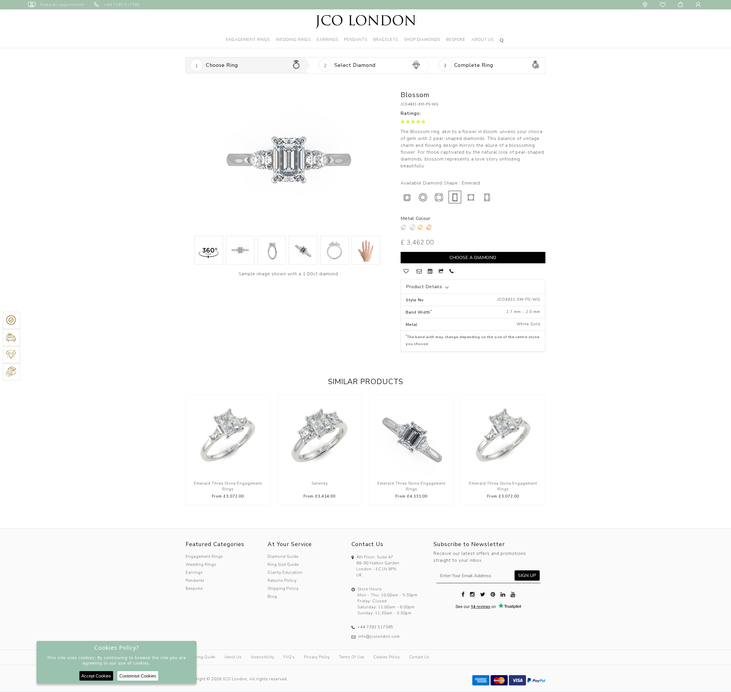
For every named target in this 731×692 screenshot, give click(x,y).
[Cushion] (439, 197)
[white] (412, 227)
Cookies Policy (386, 657)
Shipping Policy (283, 588)
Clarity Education (285, 572)
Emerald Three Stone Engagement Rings (228, 486)
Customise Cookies (137, 675)
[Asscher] (407, 197)
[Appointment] (430, 271)
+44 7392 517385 (375, 627)
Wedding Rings (293, 39)
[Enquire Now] (419, 271)
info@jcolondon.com (379, 636)
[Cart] (681, 4)
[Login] (699, 4)
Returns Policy (282, 580)
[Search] (502, 41)
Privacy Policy (317, 657)
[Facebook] (463, 594)
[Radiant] (487, 197)
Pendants (355, 39)
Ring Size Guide (283, 564)
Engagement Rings (248, 39)
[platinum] (404, 229)
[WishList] (406, 271)
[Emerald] (455, 197)
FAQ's (289, 657)
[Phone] (452, 271)
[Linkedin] (503, 594)
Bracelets (385, 39)
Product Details (424, 287)
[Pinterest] (493, 594)
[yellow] (421, 229)
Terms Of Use (351, 657)
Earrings (327, 39)
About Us (482, 39)
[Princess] (471, 197)
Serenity (320, 483)
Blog (272, 596)
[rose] (429, 229)
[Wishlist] (664, 4)
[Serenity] (320, 437)
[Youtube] (513, 594)
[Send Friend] (441, 271)
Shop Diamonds (422, 39)
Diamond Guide (283, 556)
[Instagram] (472, 594)
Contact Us (419, 657)
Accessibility (262, 657)
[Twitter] (482, 594)
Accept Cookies (96, 675)
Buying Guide (202, 657)
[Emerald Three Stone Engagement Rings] (228, 437)
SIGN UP (527, 575)
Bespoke (455, 39)
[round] (423, 197)
